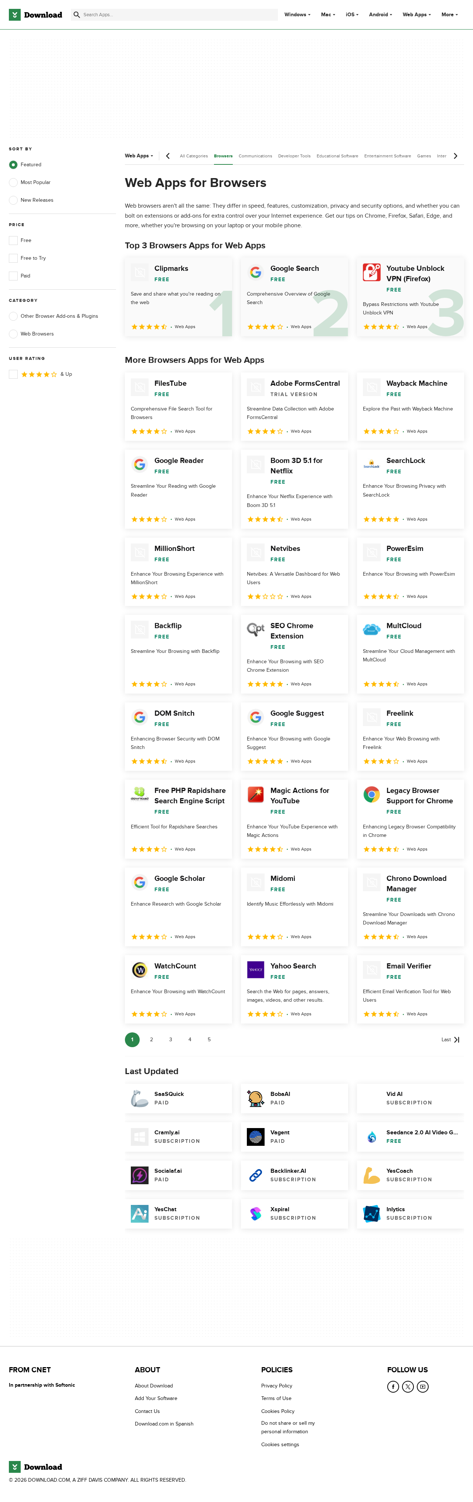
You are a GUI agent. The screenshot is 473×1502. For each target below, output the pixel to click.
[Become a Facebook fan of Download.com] (393, 1387)
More (448, 14)
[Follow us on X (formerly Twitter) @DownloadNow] (408, 1387)
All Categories (194, 156)
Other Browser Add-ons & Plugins (59, 316)
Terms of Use (276, 1398)
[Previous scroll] (168, 156)
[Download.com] (35, 15)
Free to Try (33, 258)
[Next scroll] (455, 156)
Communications (255, 156)
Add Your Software (156, 1398)
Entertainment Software (387, 156)
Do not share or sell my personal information (288, 1427)
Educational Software (337, 156)
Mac (326, 14)
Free (26, 240)
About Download (154, 1386)
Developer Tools (294, 156)
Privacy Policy (276, 1386)
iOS (350, 14)
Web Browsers (37, 334)
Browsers (223, 156)
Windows (295, 14)
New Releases (37, 200)
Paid (25, 276)
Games (424, 156)
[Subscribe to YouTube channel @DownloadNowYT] (423, 1387)
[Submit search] (77, 15)
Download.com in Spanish (164, 1424)
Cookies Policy (278, 1411)
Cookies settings (280, 1444)
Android (378, 14)
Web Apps (415, 14)
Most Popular (36, 182)
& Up (66, 374)
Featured (31, 164)
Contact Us (147, 1411)
